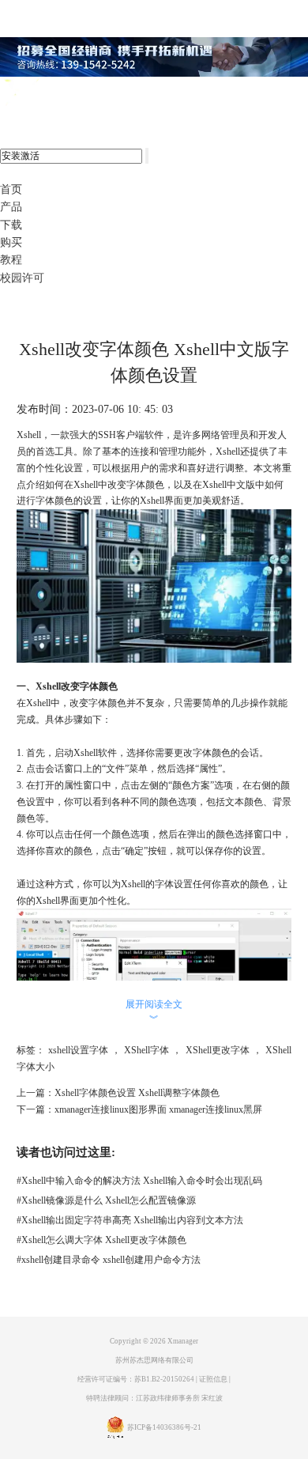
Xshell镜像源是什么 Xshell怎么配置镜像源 (106, 1200)
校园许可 (22, 278)
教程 (11, 260)
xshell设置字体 (78, 1050)
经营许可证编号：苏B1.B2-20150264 (135, 1379)
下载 (11, 225)
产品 (11, 207)
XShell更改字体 (218, 1050)
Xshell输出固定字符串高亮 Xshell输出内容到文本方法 (130, 1220)
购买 (11, 242)
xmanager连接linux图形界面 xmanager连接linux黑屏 (158, 1109)
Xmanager (182, 1341)
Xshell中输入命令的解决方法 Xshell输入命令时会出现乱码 (139, 1180)
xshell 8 (77, 93)
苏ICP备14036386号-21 (164, 1427)
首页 (11, 189)
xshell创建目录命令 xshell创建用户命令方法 (109, 1259)
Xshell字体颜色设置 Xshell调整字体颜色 (137, 1092)
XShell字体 (146, 1050)
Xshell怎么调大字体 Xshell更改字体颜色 (101, 1239)
